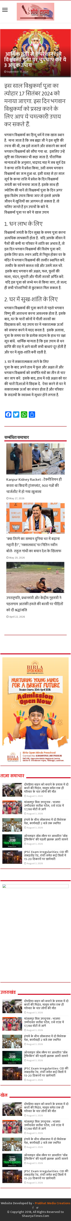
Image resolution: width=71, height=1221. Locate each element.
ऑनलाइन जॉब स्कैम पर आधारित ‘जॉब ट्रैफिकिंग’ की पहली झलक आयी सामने (46, 837)
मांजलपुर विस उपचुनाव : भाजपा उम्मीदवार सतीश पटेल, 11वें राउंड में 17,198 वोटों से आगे (44, 806)
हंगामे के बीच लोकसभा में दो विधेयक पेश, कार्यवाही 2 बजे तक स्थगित (45, 821)
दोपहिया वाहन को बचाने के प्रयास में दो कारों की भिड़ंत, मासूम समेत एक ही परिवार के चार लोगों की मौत (46, 788)
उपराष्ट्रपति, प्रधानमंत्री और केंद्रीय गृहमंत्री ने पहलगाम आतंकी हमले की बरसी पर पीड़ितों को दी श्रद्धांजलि (34, 604)
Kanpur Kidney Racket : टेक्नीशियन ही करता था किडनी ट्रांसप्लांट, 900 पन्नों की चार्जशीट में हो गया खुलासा (34, 486)
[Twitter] (37, 1207)
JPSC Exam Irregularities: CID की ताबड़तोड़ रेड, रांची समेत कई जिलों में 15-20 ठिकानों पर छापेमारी (46, 855)
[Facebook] (33, 1207)
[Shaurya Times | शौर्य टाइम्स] (35, 11)
